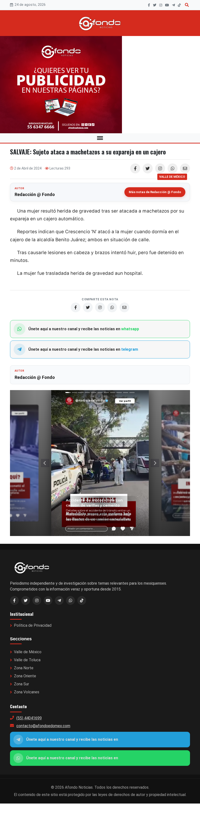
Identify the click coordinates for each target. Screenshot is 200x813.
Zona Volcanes (26, 692)
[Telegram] (173, 5)
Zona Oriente (25, 676)
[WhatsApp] (173, 168)
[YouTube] (167, 5)
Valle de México (27, 652)
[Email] (185, 168)
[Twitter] (148, 168)
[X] (154, 5)
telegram (129, 349)
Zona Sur (21, 684)
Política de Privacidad (32, 625)
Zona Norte (23, 668)
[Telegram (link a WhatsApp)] (59, 600)
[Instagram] (160, 5)
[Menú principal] (100, 138)
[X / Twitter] (25, 600)
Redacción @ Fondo (35, 194)
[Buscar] (187, 5)
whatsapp (130, 329)
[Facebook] (149, 5)
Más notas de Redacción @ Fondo (155, 192)
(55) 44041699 (29, 718)
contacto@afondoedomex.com (43, 726)
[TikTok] (179, 5)
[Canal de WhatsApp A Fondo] (100, 84)
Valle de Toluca (27, 660)
